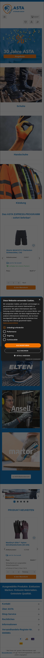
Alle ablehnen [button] (22, 351)
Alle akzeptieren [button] (22, 345)
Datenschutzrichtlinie (10, 323)
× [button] (39, 299)
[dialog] (22, 329)
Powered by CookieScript (33, 359)
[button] (22, 355)
